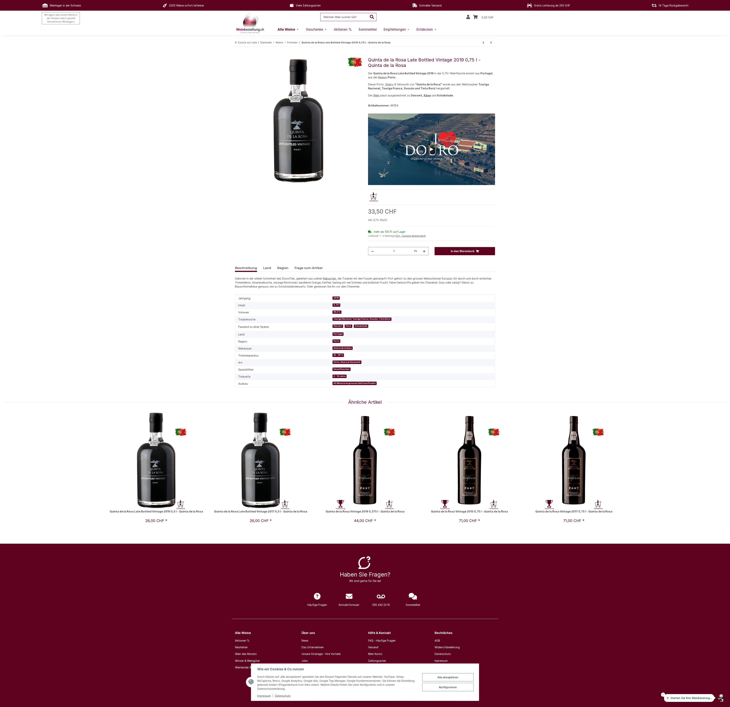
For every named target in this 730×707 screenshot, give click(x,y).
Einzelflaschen (341, 369)
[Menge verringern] (372, 251)
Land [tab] (267, 268)
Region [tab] (282, 268)
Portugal (338, 334)
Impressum (264, 695)
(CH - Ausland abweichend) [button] (411, 235)
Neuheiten (241, 647)
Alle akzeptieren (447, 677)
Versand (373, 647)
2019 (336, 298)
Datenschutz (283, 695)
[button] (468, 17)
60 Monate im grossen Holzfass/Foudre (354, 383)
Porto (336, 341)
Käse (427, 95)
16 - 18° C (338, 355)
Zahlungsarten (377, 660)
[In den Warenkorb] (238, 55)
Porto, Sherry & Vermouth (346, 362)
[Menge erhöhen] (424, 251)
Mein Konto (375, 653)
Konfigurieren (448, 687)
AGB (437, 640)
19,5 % (336, 312)
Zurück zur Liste (247, 42)
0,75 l (336, 305)
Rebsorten (329, 278)
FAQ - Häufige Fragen (382, 640)
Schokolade (361, 326)
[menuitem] (288, 29)
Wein (376, 95)
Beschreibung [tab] (246, 268)
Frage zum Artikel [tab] (308, 268)
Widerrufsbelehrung (447, 647)
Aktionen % (242, 640)
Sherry (389, 84)
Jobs (305, 660)
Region (382, 77)
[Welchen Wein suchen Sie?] (371, 17)
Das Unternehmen (313, 647)
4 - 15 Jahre (339, 376)
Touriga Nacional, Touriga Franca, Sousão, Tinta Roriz (361, 319)
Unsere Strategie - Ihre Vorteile (321, 653)
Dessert (337, 326)
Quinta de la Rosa (342, 348)
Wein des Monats (246, 653)
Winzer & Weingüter (247, 660)
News (305, 640)
